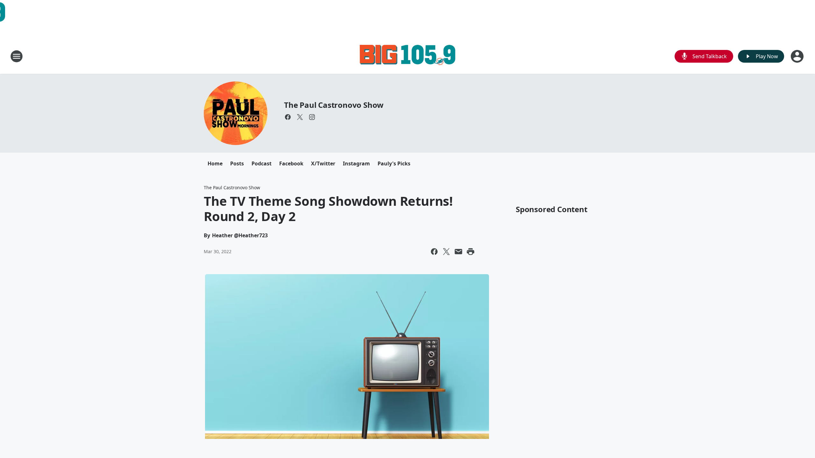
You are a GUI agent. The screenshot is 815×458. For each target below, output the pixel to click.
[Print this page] (470, 251)
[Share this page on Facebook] (434, 251)
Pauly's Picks (394, 163)
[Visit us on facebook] (288, 117)
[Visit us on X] (300, 117)
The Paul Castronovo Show (334, 105)
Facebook (291, 163)
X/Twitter (323, 163)
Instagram (356, 163)
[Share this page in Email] (458, 251)
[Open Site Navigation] (16, 56)
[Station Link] (407, 56)
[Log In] (798, 56)
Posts (237, 163)
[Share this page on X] (446, 251)
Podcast (262, 163)
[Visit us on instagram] (312, 117)
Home (215, 163)
